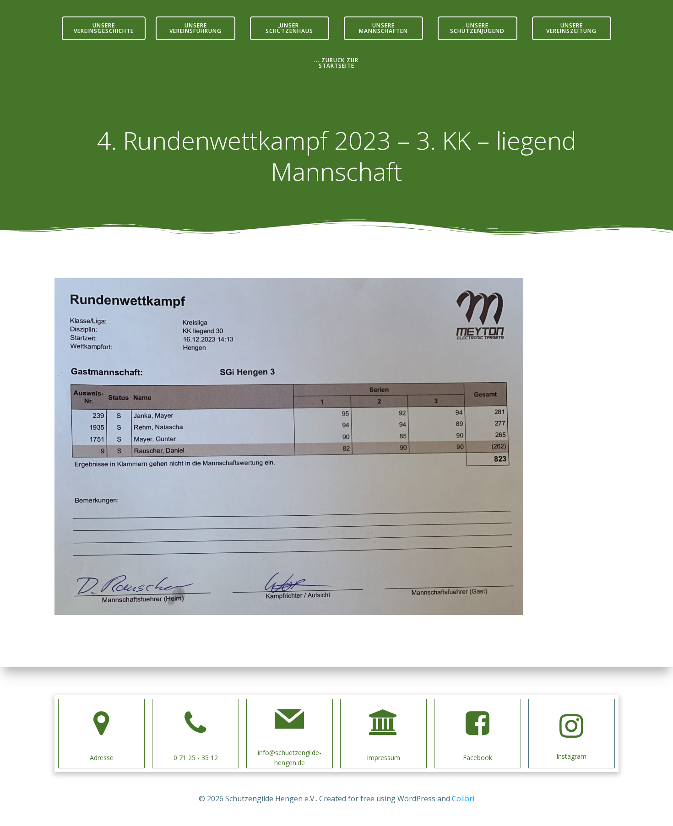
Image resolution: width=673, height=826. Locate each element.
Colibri (463, 799)
